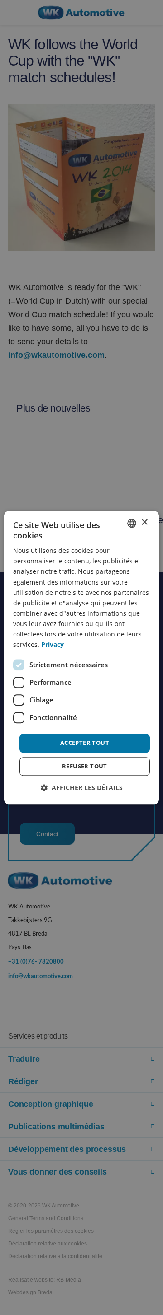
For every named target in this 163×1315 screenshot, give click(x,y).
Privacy (52, 644)
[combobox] (131, 523)
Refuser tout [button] (84, 766)
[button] (82, 787)
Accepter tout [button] (84, 743)
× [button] (144, 522)
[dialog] (81, 657)
